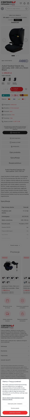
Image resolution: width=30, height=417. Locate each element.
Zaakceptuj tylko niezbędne (15, 404)
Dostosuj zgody (15, 408)
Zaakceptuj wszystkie (15, 412)
